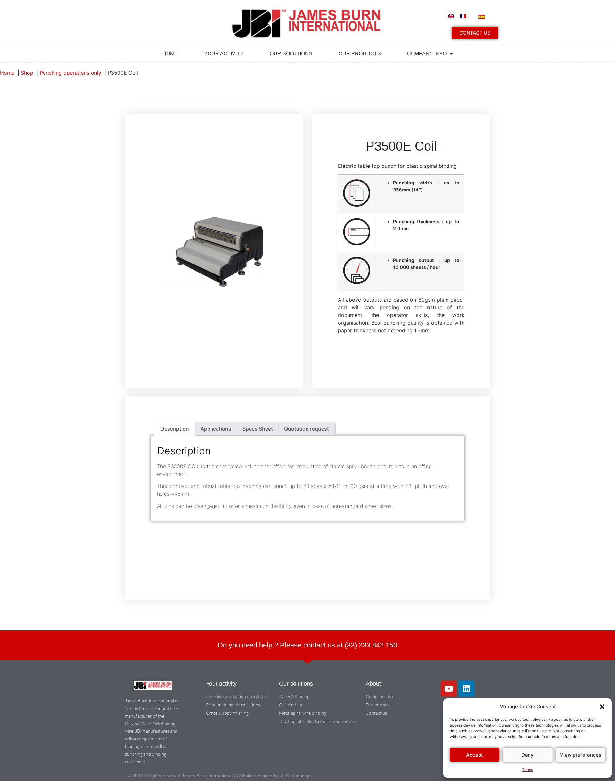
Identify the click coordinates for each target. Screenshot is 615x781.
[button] (602, 707)
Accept (474, 755)
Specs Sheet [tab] (257, 429)
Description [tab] (174, 429)
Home (170, 53)
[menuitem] (451, 16)
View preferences (580, 755)
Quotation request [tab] (306, 429)
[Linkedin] (466, 689)
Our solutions (291, 53)
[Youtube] (449, 689)
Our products (360, 53)
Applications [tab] (216, 429)
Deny (527, 755)
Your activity (223, 53)
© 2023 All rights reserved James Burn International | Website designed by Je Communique (220, 775)
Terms (527, 769)
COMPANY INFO (427, 53)
